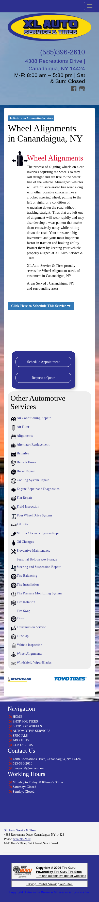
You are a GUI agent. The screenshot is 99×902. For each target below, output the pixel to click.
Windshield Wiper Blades (34, 662)
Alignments (25, 435)
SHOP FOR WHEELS (27, 726)
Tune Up (23, 636)
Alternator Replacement (33, 444)
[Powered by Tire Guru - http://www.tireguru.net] (22, 871)
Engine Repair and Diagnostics (38, 489)
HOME (17, 716)
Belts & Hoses (26, 462)
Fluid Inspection (28, 506)
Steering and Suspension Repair (38, 567)
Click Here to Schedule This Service (39, 306)
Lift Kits (22, 524)
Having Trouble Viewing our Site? (49, 884)
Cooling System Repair (33, 480)
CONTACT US (23, 745)
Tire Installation (28, 584)
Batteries (23, 453)
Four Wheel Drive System (34, 515)
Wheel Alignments (29, 653)
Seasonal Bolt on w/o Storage (37, 559)
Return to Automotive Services (32, 118)
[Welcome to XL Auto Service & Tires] (49, 27)
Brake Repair (26, 471)
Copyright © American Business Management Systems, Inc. (49, 892)
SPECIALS (20, 735)
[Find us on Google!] (82, 88)
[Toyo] (61, 678)
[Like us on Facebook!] (73, 88)
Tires (20, 618)
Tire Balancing (27, 575)
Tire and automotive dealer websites (61, 873)
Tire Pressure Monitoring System (39, 593)
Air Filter (23, 427)
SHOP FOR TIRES (25, 721)
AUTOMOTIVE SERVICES (31, 731)
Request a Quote (43, 378)
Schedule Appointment (43, 362)
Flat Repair (24, 497)
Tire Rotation (26, 602)
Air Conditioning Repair (34, 418)
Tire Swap (23, 611)
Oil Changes (25, 542)
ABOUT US (21, 740)
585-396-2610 (21, 839)
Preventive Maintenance (33, 550)
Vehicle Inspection (29, 645)
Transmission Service (31, 627)
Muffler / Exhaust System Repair (39, 533)
